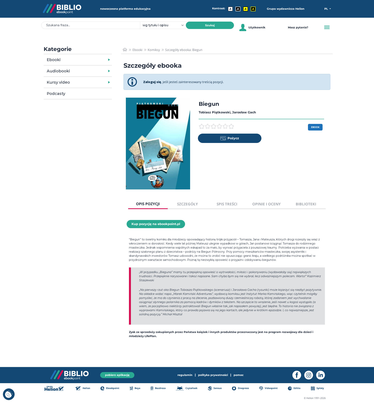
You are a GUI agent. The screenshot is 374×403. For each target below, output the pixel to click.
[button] (88, 59)
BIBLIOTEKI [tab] (306, 204)
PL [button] (326, 9)
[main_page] (125, 50)
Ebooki (54, 59)
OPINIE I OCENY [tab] (266, 204)
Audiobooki (58, 71)
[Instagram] (310, 375)
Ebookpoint (112, 388)
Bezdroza (160, 388)
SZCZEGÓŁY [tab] (187, 204)
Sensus (217, 388)
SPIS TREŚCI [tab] (227, 204)
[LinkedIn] (322, 375)
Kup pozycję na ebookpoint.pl (155, 224)
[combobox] (165, 25)
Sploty (320, 388)
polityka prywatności (213, 375)
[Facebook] (298, 375)
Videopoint (271, 388)
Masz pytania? (298, 27)
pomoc (238, 375)
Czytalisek (191, 388)
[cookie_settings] (9, 394)
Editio (296, 388)
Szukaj (210, 25)
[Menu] (327, 27)
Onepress (243, 388)
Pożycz (233, 138)
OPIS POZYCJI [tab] (148, 203)
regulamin (184, 375)
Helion (86, 388)
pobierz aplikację (117, 375)
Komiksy (154, 50)
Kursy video (58, 82)
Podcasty (56, 93)
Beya (137, 388)
